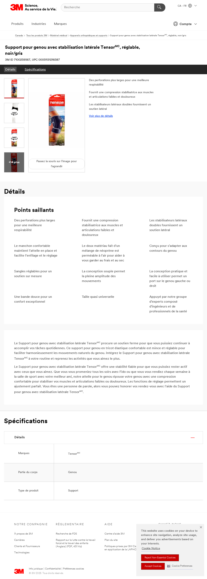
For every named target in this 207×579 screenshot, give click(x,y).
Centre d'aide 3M (115, 534)
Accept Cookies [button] (153, 566)
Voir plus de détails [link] (101, 116)
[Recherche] (159, 7)
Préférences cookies (73, 569)
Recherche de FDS (66, 534)
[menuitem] (10, 69)
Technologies (22, 552)
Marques (60, 24)
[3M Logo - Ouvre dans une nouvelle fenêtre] (33, 7)
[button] (179, 566)
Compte (185, 24)
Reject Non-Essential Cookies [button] (160, 558)
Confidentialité (53, 569)
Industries (39, 24)
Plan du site (111, 540)
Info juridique (36, 569)
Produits (17, 24)
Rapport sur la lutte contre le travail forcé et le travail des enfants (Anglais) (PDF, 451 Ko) (75, 543)
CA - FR (182, 6)
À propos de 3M (23, 534)
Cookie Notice (151, 548)
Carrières (19, 540)
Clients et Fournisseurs (27, 546)
